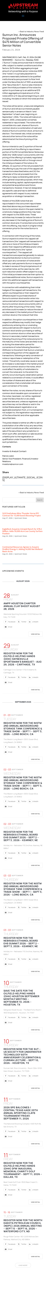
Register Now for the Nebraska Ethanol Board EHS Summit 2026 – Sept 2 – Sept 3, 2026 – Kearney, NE (21, 836)
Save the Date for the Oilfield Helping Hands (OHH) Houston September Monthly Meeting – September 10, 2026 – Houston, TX (21, 997)
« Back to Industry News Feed (31, 31)
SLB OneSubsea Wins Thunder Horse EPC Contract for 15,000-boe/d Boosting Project (21, 514)
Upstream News (20, 518)
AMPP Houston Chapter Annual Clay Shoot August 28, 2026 (22, 606)
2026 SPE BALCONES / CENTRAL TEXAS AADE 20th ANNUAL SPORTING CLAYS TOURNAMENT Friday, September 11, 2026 (21, 1113)
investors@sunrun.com (12, 464)
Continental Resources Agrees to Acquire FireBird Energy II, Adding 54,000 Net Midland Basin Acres (22, 549)
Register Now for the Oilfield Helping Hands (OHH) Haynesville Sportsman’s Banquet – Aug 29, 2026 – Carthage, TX (23, 659)
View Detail (35, 634)
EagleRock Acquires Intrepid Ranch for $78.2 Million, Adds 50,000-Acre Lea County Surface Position (22, 531)
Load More (23, 1265)
